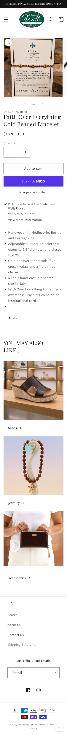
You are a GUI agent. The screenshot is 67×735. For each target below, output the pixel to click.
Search (12, 615)
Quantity (9, 143)
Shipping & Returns (21, 644)
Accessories (17, 578)
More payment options (33, 192)
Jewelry (14, 503)
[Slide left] (24, 104)
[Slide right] (43, 104)
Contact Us (15, 635)
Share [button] (13, 317)
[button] (6, 19)
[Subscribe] (54, 672)
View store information (25, 220)
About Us (14, 625)
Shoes (12, 428)
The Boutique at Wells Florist (31, 724)
